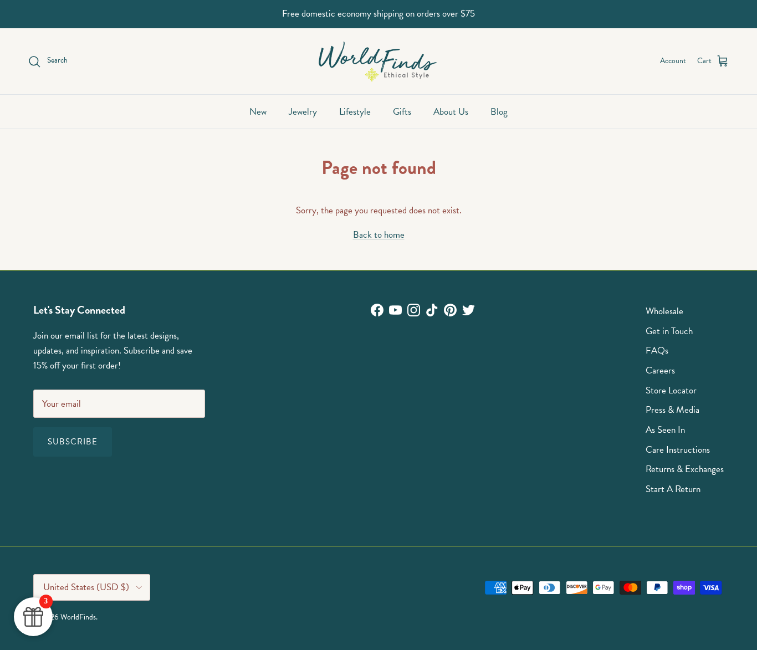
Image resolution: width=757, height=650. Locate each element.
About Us (450, 112)
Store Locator (671, 390)
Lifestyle (355, 112)
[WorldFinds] (378, 61)
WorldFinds (78, 617)
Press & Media (672, 410)
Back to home (379, 235)
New (258, 112)
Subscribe (73, 442)
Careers (660, 370)
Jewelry (303, 112)
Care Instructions (678, 450)
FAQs (657, 350)
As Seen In (665, 430)
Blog (499, 112)
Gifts (402, 112)
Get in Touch (669, 331)
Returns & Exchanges (685, 469)
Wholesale (664, 311)
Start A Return (673, 489)
